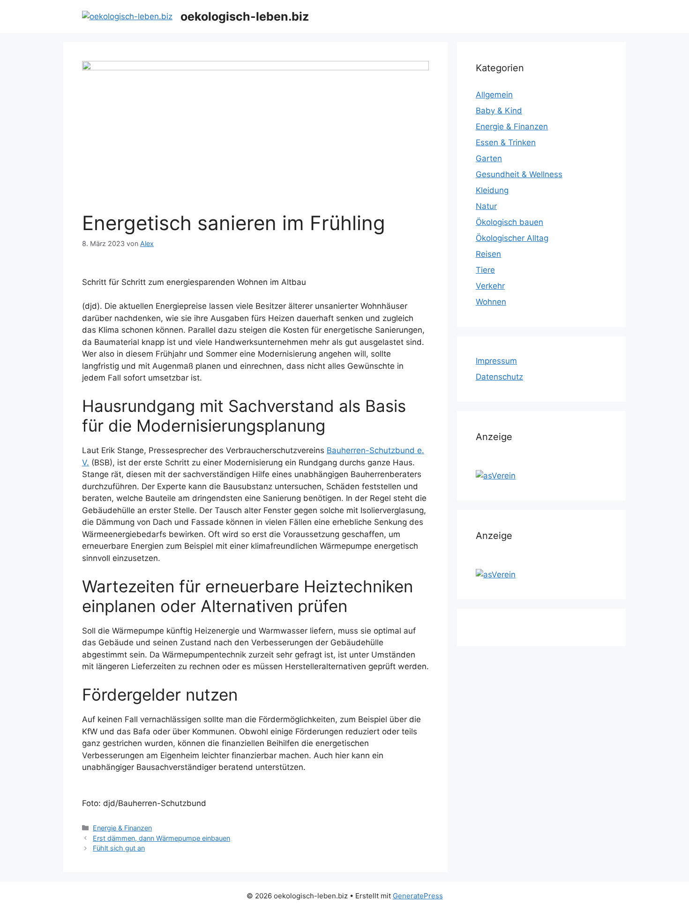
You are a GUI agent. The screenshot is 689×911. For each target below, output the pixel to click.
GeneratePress (418, 895)
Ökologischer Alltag (512, 238)
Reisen (488, 254)
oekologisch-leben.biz (244, 16)
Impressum (496, 361)
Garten (489, 158)
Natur (486, 206)
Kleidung (492, 190)
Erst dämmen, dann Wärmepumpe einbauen (161, 838)
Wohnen (491, 301)
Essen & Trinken (506, 142)
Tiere (485, 270)
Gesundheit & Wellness (519, 174)
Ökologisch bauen (509, 222)
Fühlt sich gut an (119, 848)
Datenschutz (499, 376)
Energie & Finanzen (122, 828)
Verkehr (490, 286)
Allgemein (494, 94)
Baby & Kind (499, 110)
